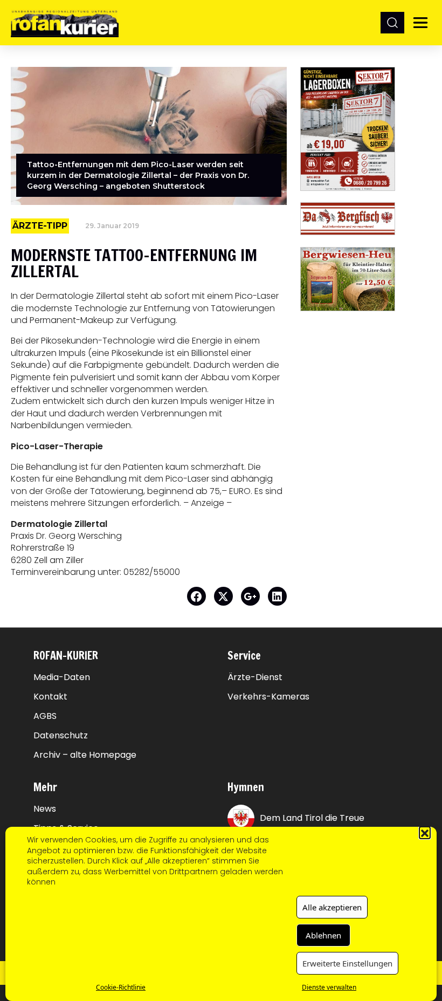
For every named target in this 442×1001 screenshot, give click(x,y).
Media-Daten (61, 677)
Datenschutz (60, 735)
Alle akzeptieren (332, 907)
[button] (424, 832)
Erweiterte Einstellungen (347, 963)
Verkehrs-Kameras (268, 697)
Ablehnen (323, 935)
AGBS (45, 716)
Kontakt (50, 697)
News (44, 809)
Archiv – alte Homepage (84, 755)
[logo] (65, 22)
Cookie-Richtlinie (121, 987)
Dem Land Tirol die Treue (312, 818)
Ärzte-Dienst (254, 677)
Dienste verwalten (329, 987)
